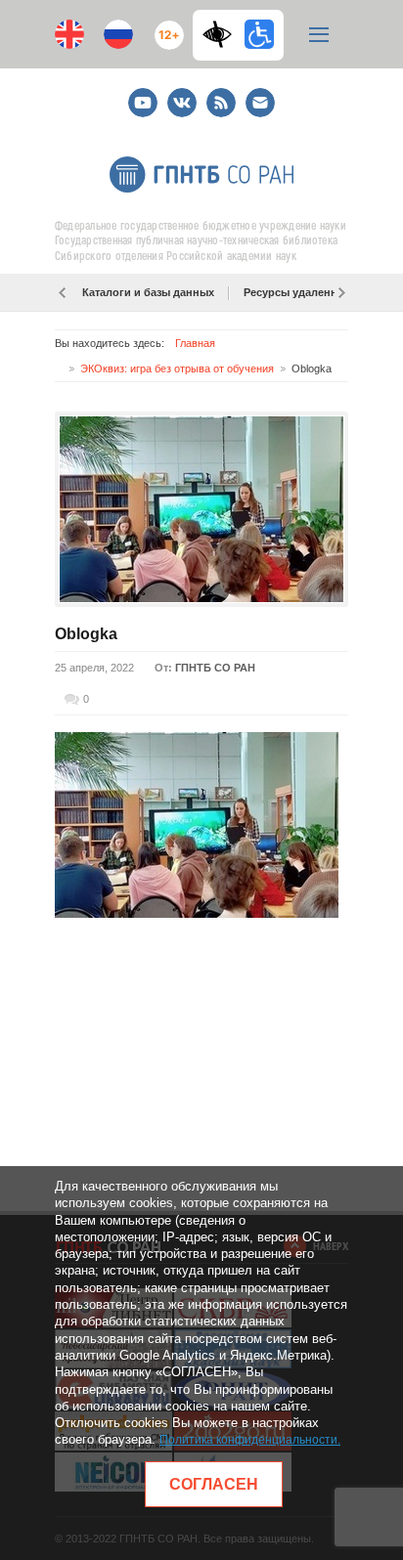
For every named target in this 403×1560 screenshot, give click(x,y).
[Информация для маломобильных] (259, 34)
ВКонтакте (182, 94)
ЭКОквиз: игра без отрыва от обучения (177, 368)
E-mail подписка (260, 102)
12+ (165, 27)
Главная (195, 343)
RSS (218, 94)
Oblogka (86, 634)
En (69, 34)
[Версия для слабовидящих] (222, 34)
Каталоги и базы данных (148, 292)
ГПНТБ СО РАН (215, 667)
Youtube (142, 94)
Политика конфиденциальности (248, 1440)
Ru (118, 34)
